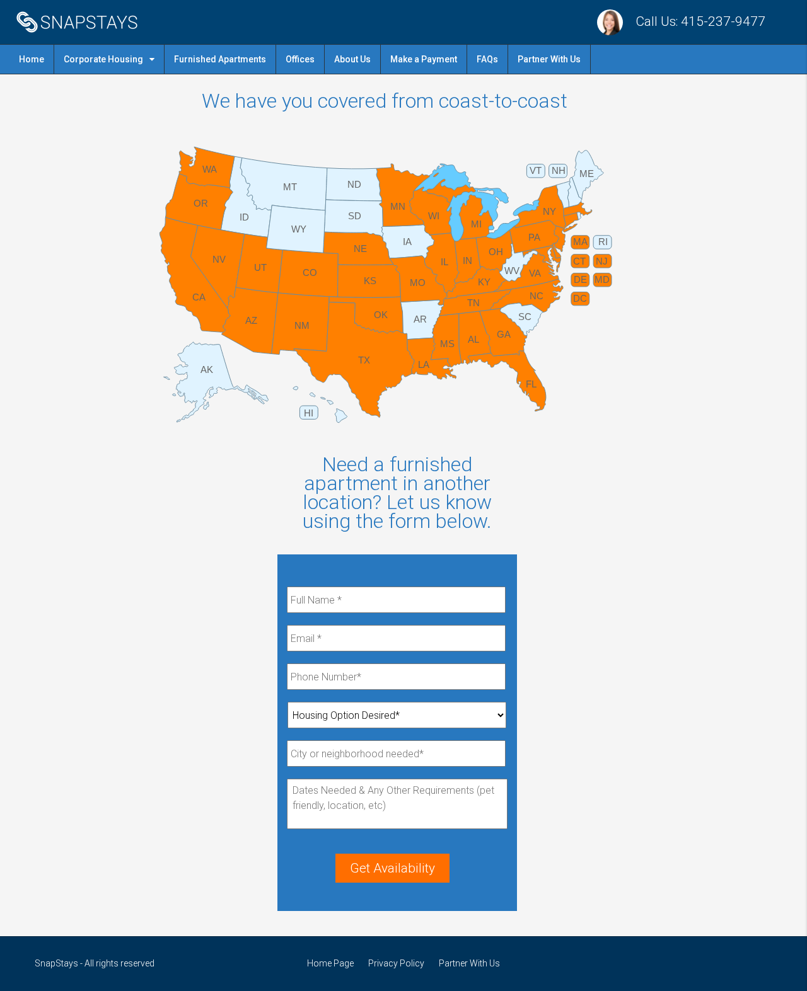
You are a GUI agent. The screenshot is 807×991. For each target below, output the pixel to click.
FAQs (487, 59)
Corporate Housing (103, 59)
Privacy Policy (396, 963)
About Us (352, 59)
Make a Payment (423, 59)
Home (31, 59)
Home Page (330, 963)
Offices (300, 59)
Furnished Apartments (220, 59)
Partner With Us (549, 59)
